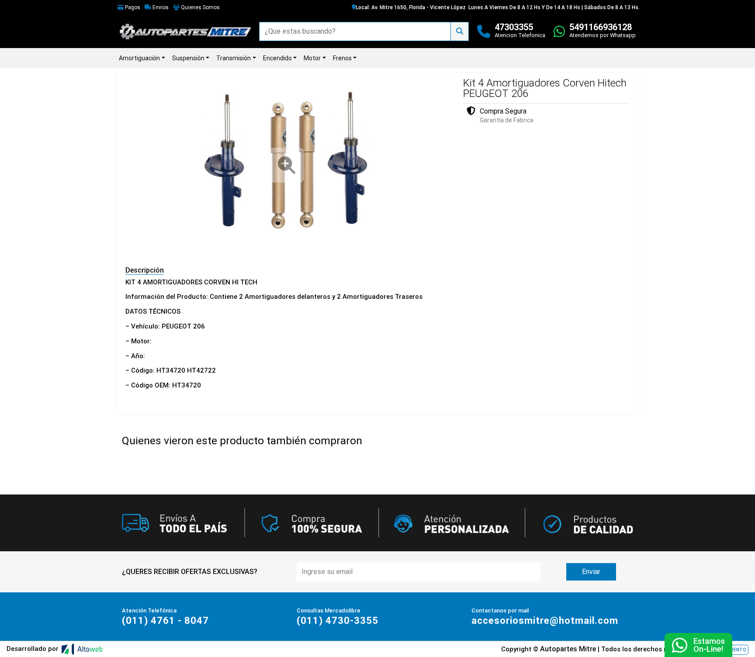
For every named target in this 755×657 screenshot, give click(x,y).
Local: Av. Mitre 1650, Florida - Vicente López (411, 7)
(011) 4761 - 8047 (165, 620)
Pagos (132, 7)
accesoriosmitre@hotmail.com (544, 620)
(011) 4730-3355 (337, 620)
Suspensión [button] (188, 58)
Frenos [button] (342, 58)
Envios (160, 7)
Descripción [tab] (144, 270)
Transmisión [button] (233, 58)
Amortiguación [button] (139, 58)
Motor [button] (312, 58)
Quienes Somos (200, 7)
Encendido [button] (277, 58)
